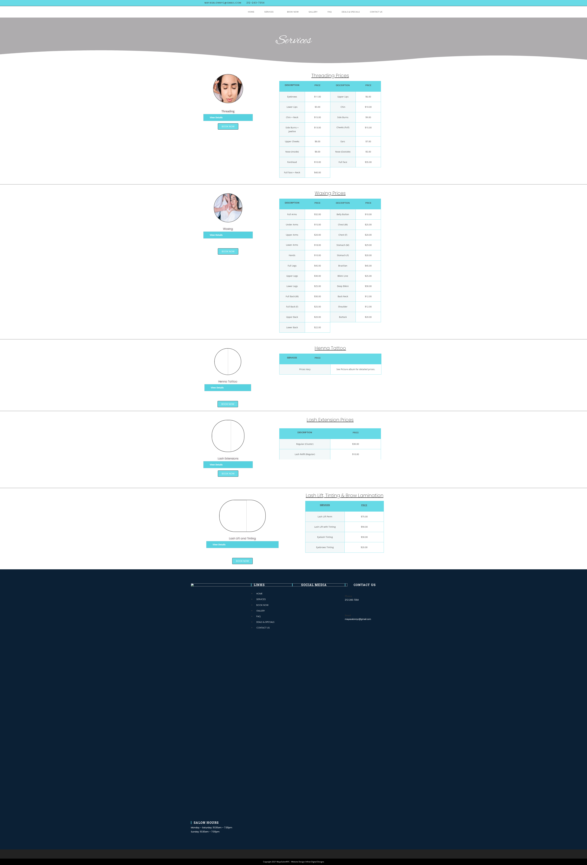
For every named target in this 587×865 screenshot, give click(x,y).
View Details (216, 117)
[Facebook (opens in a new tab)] (363, 2)
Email (348, 615)
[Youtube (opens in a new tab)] (379, 2)
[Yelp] (323, 591)
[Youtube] (316, 591)
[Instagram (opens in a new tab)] (371, 2)
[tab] (228, 117)
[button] (228, 126)
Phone (348, 596)
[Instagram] (309, 591)
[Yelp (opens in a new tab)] (384, 2)
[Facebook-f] (302, 591)
